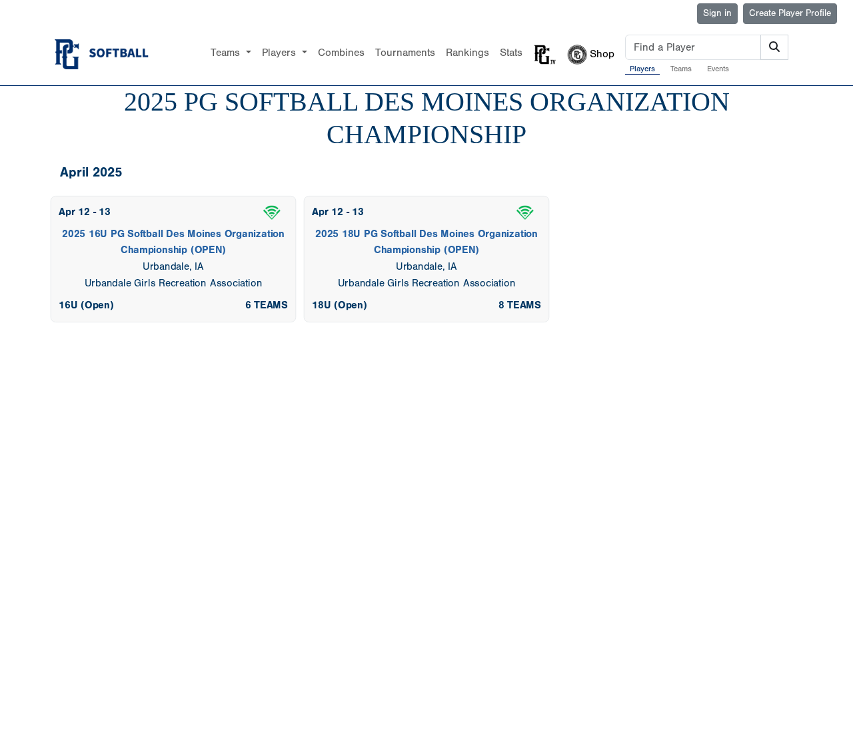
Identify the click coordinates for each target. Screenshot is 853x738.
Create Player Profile (790, 13)
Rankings (467, 53)
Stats (511, 53)
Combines (341, 53)
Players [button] (280, 53)
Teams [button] (227, 53)
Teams (681, 68)
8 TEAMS (519, 304)
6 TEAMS (266, 304)
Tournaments (405, 53)
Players (642, 68)
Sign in (717, 13)
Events (718, 68)
